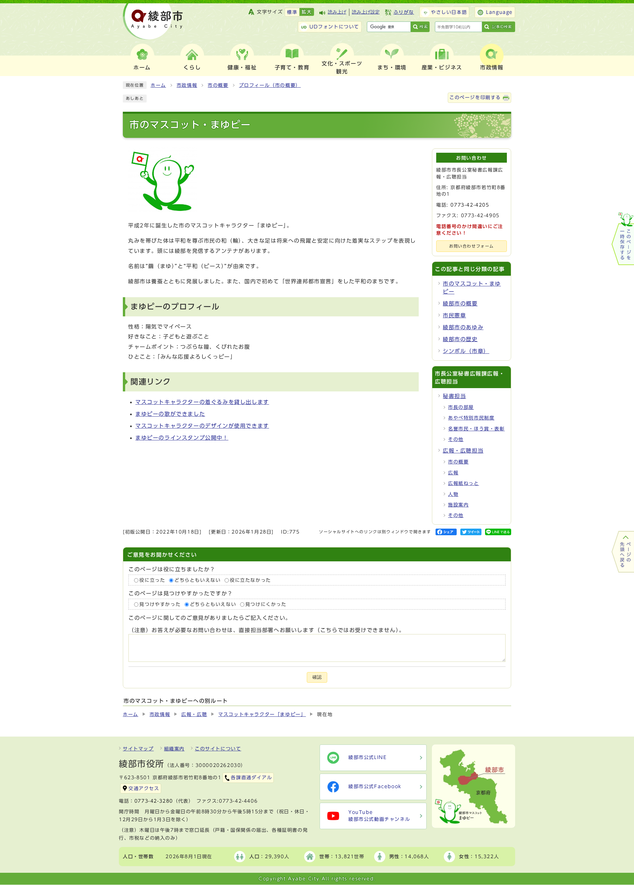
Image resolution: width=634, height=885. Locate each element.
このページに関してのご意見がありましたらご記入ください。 (209, 618)
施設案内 (458, 505)
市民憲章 (454, 315)
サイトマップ (138, 748)
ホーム (158, 85)
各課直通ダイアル (251, 777)
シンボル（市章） (466, 351)
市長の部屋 (461, 407)
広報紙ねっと (463, 483)
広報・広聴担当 (463, 450)
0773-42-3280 (153, 801)
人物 (453, 494)
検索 (423, 26)
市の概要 (218, 85)
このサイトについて (218, 748)
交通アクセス (143, 788)
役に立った (152, 580)
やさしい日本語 (449, 12)
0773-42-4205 (469, 205)
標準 (292, 12)
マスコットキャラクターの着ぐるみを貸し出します (202, 402)
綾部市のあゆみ (463, 327)
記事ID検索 (502, 26)
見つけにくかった (266, 604)
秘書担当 (454, 396)
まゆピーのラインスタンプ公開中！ (182, 437)
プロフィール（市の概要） (270, 85)
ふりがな (404, 12)
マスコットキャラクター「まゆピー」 (262, 714)
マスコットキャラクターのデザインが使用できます (202, 425)
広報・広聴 (194, 714)
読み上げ (337, 12)
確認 (317, 677)
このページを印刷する (475, 97)
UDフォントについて (334, 26)
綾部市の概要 (460, 303)
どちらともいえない (197, 580)
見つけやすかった (160, 604)
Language (499, 12)
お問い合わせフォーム (471, 246)
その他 (456, 439)
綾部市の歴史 (460, 339)
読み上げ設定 (366, 12)
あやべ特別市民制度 (471, 418)
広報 (453, 472)
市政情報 (187, 85)
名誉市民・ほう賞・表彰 (476, 428)
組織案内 (174, 748)
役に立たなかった (250, 580)
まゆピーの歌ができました (170, 414)
